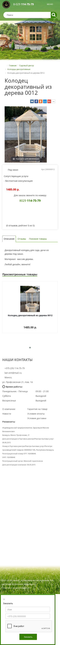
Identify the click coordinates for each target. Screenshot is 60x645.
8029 (30, 200)
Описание (9, 238)
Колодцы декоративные (18, 69)
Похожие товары (38, 238)
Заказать (28, 636)
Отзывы (22, 238)
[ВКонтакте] (32, 101)
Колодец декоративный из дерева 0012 (30, 315)
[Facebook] (36, 101)
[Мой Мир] (45, 101)
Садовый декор (26, 65)
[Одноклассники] (40, 101)
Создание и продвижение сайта (16, 587)
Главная (12, 65)
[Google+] (49, 101)
